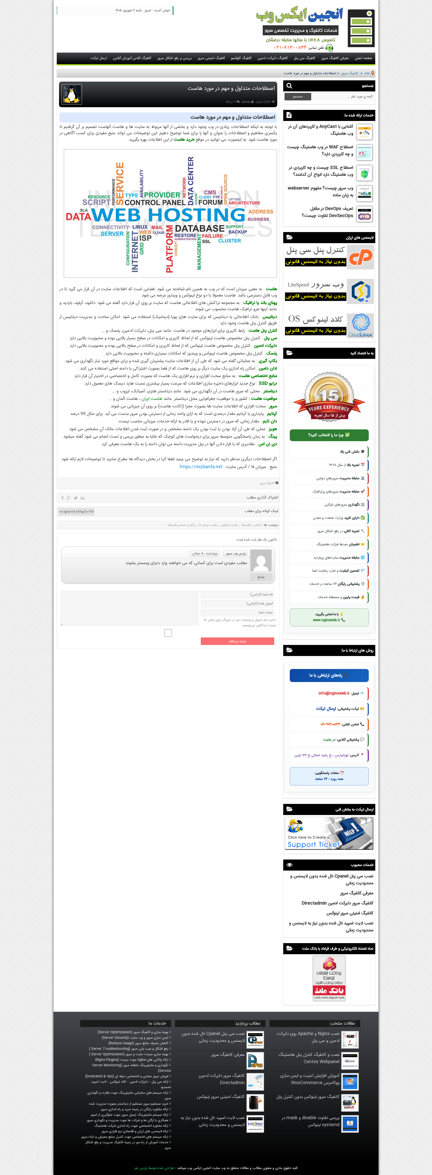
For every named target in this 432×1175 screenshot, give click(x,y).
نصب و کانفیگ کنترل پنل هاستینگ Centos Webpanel (309, 1058)
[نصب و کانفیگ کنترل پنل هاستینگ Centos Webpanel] (350, 1068)
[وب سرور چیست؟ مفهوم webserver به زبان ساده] (364, 200)
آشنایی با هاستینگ (251, 524)
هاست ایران (152, 398)
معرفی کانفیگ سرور (335, 58)
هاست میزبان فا (208, 524)
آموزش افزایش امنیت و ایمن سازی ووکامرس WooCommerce (310, 1079)
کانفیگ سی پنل (304, 58)
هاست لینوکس (229, 524)
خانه (367, 73)
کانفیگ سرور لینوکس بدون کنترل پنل (308, 1096)
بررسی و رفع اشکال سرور (174, 58)
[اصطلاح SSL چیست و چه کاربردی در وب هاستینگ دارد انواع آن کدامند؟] (364, 180)
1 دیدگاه (231, 101)
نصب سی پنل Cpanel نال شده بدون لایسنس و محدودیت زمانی (213, 1037)
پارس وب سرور (236, 553)
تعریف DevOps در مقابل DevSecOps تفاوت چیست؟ (327, 212)
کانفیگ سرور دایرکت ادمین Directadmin (337, 903)
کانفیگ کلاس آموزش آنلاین (132, 58)
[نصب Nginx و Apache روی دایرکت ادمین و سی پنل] (350, 1047)
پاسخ (261, 577)
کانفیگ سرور (349, 73)
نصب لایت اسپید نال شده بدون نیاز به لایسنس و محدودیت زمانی (213, 1121)
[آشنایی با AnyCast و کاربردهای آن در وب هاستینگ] (364, 138)
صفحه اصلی (363, 58)
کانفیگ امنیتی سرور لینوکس (349, 913)
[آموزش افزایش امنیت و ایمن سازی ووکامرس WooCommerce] (350, 1089)
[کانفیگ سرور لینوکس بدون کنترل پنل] (350, 1110)
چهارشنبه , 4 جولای (205, 553)
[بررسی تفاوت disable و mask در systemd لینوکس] (350, 1131)
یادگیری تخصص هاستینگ (181, 524)
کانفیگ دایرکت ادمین (273, 58)
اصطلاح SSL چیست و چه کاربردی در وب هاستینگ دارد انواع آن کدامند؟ (321, 171)
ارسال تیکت (98, 58)
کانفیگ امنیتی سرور (211, 58)
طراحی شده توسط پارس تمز (154, 1168)
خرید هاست (184, 139)
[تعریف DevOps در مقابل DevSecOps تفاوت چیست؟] (364, 221)
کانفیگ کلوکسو (241, 58)
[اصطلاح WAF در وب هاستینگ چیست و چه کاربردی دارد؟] (364, 159)
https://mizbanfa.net (201, 466)
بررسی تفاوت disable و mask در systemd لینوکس (311, 1121)
